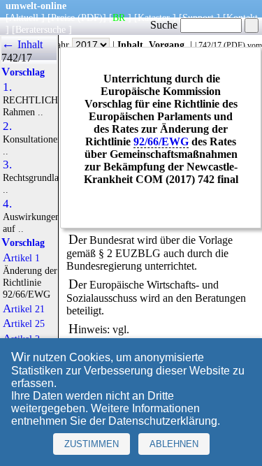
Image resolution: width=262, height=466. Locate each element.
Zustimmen (91, 444)
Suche (165, 25)
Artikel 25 (24, 323)
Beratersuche (40, 29)
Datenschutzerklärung (162, 421)
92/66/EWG (161, 141)
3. (7, 164)
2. (7, 126)
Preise (63, 17)
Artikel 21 (24, 308)
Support (198, 17)
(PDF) (90, 17)
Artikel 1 (21, 257)
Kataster (154, 17)
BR (118, 17)
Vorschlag (23, 72)
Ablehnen (174, 444)
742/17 (209, 45)
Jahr (62, 44)
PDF (234, 45)
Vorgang (166, 44)
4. (7, 204)
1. (7, 87)
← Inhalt (22, 44)
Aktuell (23, 17)
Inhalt (130, 44)
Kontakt (242, 17)
